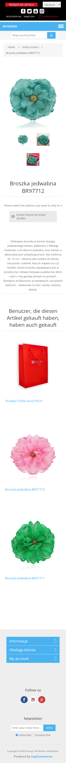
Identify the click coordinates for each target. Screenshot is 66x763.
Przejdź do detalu (21, 4)
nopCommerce (41, 756)
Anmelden (29, 16)
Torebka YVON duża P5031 (24, 401)
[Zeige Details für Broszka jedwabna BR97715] (33, 454)
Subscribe (25, 735)
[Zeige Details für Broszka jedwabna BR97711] (33, 543)
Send (49, 727)
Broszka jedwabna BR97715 (25, 489)
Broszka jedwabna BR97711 (25, 578)
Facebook (24, 699)
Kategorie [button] (10, 26)
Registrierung (13, 16)
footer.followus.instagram (41, 699)
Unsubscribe (42, 735)
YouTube (33, 699)
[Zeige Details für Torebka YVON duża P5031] (33, 366)
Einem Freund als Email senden (30, 216)
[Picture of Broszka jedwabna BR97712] (23, 139)
